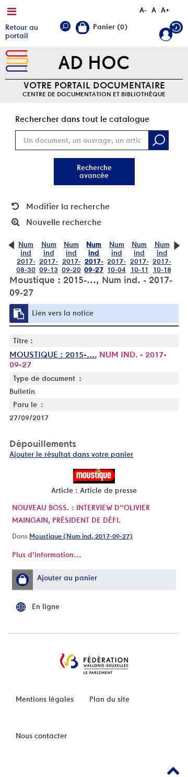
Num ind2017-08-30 (26, 257)
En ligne (46, 606)
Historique (176, 29)
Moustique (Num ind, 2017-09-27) (81, 536)
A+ (165, 10)
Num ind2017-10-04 (116, 257)
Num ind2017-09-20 (71, 257)
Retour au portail (21, 31)
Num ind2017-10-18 (161, 257)
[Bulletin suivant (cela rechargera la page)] (176, 244)
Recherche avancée (94, 171)
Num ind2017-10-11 (139, 257)
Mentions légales (45, 699)
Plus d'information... (46, 554)
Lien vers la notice (62, 313)
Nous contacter (41, 735)
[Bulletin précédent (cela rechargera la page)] (11, 244)
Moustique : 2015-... (52, 354)
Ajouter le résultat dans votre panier (71, 454)
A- (143, 10)
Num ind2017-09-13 (48, 257)
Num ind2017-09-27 (93, 257)
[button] (22, 579)
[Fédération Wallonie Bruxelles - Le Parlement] (94, 664)
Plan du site (109, 699)
